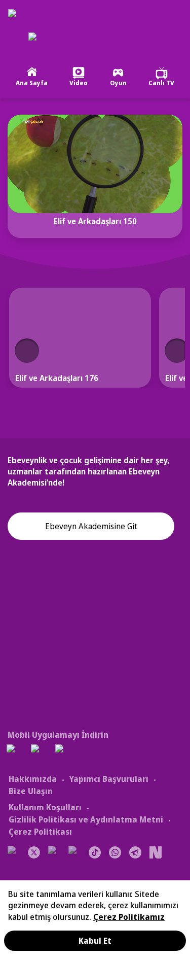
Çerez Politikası (40, 831)
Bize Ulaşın (31, 791)
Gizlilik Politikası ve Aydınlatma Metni (86, 819)
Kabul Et (95, 940)
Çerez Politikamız (129, 916)
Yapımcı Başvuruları (108, 778)
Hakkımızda (33, 778)
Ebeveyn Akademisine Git (91, 526)
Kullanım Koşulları (45, 807)
